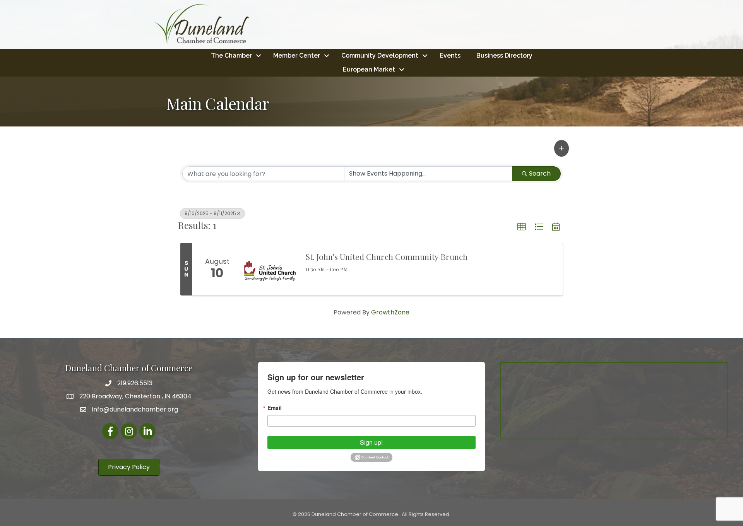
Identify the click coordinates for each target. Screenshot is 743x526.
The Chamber (231, 55)
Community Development (379, 55)
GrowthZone (390, 312)
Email (274, 407)
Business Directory (504, 55)
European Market (369, 69)
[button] (561, 148)
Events (450, 55)
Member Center (296, 55)
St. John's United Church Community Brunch (386, 256)
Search (540, 173)
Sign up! (371, 442)
